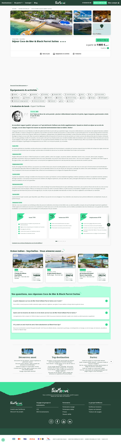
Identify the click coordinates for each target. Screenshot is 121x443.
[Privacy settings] (3, 440)
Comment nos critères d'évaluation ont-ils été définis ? (27, 243)
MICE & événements (42, 412)
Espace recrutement (95, 409)
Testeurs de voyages (95, 412)
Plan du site (105, 439)
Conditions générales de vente (76, 439)
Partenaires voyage (69, 407)
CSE (37, 409)
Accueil (14, 8)
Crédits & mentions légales (60, 439)
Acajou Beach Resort (54, 273)
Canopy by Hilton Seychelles (20, 274)
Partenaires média (68, 409)
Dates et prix (101, 40)
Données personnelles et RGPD (92, 439)
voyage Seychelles (24, 8)
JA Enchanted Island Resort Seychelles (86, 274)
